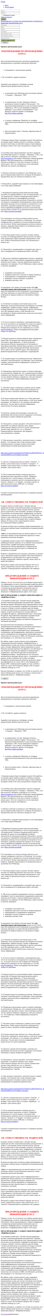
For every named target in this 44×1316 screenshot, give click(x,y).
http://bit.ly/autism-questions (14, 113)
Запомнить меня (9, 15)
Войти (3, 19)
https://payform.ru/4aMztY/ (9, 486)
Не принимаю (6, 1314)
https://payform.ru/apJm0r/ (13, 211)
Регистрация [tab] (9, 7)
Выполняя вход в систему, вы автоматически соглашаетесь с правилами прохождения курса (22, 22)
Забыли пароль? (6, 17)
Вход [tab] (6, 5)
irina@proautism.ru (7, 158)
